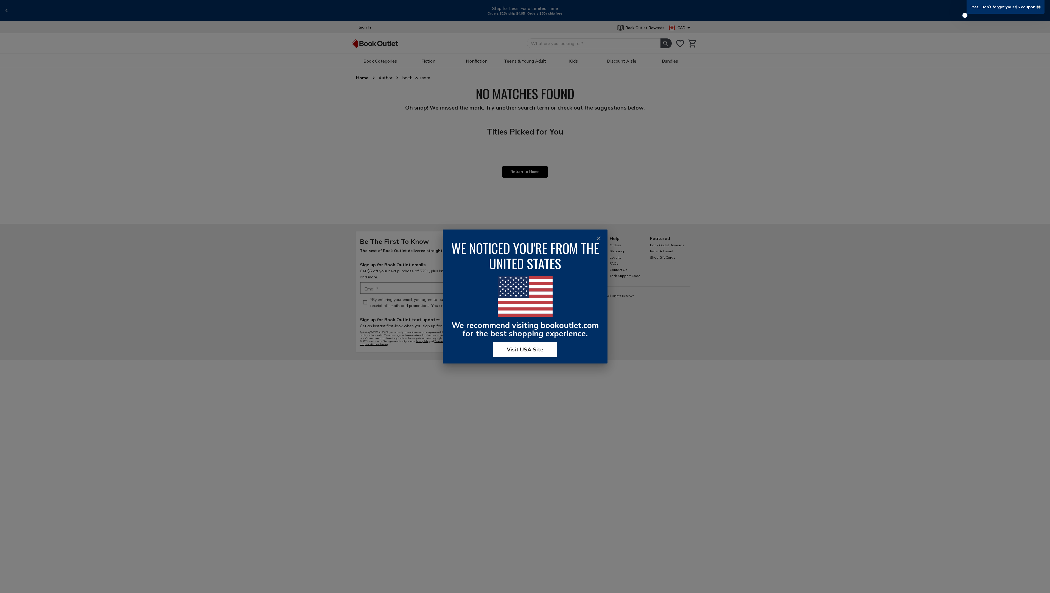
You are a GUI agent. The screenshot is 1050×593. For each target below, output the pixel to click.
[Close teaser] (965, 15)
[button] (1006, 7)
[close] (598, 238)
